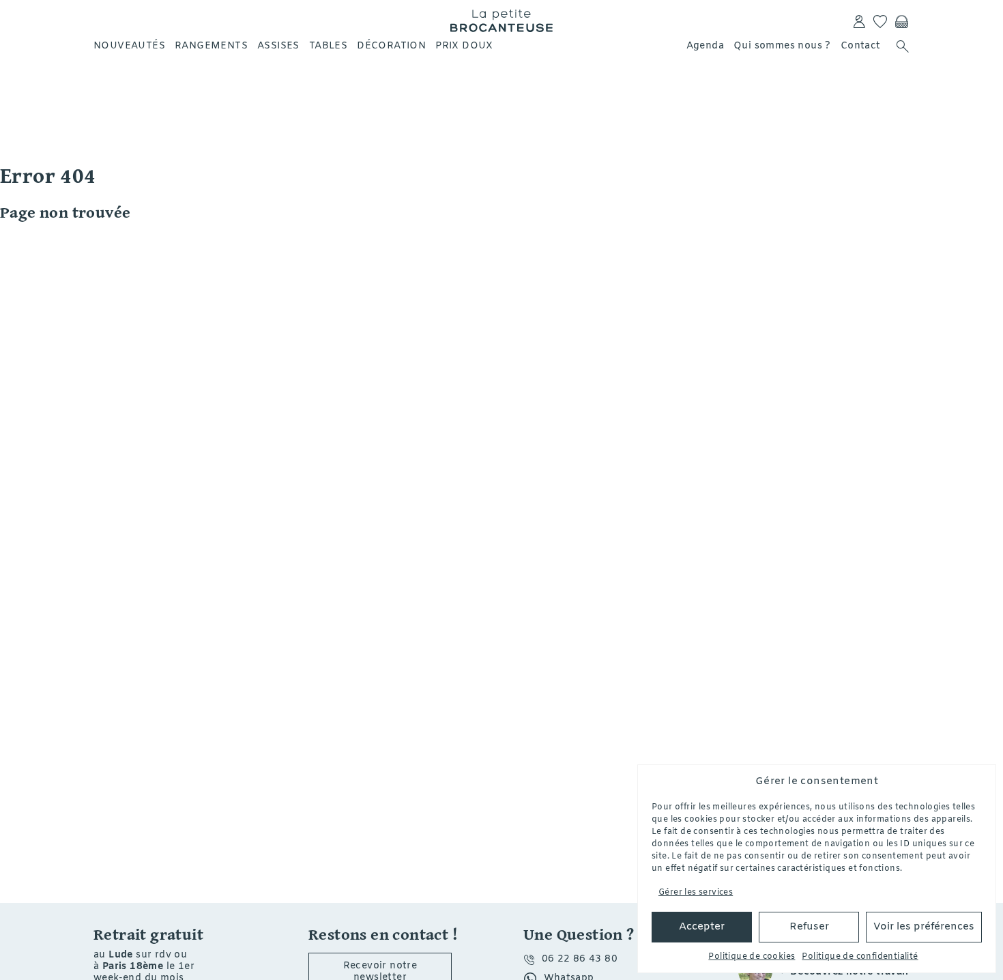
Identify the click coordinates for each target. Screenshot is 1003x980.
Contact (861, 46)
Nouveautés (129, 46)
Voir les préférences (923, 927)
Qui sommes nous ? (782, 46)
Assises (278, 46)
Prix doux (464, 46)
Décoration (391, 46)
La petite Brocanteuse (501, 20)
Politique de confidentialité (860, 956)
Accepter (702, 927)
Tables (328, 46)
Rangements (211, 46)
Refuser (809, 927)
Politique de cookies (751, 956)
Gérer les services (695, 892)
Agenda (705, 46)
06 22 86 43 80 (580, 959)
